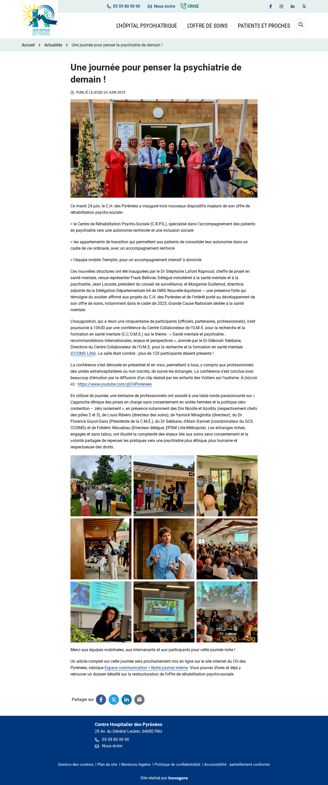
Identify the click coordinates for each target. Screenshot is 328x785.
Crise (193, 6)
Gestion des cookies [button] (76, 764)
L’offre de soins (207, 26)
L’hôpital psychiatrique (146, 26)
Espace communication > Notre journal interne (146, 667)
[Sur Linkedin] (126, 700)
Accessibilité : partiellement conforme (237, 764)
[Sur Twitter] (114, 700)
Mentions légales (136, 764)
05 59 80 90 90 (115, 739)
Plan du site (107, 764)
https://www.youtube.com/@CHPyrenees (115, 384)
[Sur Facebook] (101, 700)
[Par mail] (139, 700)
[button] (300, 24)
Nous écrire (111, 745)
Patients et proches (264, 26)
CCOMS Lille (83, 353)
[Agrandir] (124, 462)
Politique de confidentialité (177, 764)
